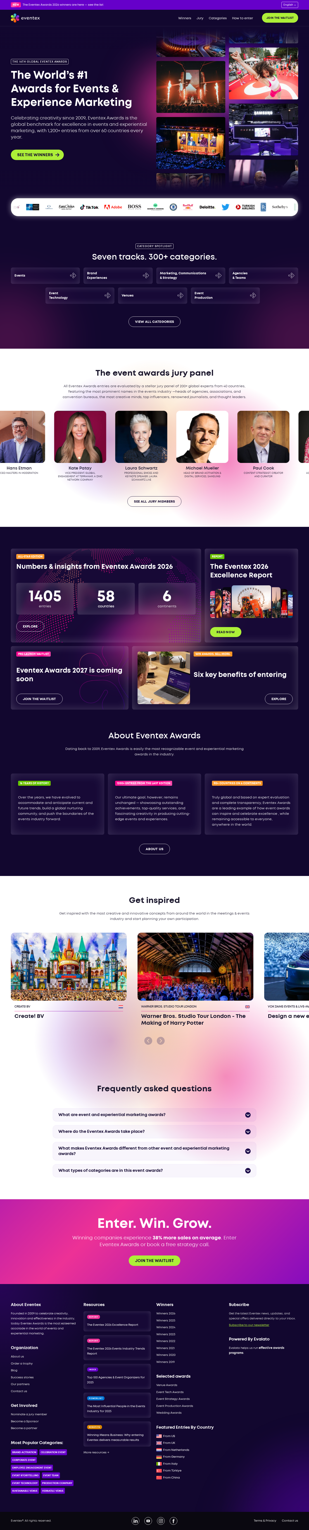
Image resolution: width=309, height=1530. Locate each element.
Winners (184, 18)
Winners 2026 (165, 1313)
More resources (96, 1452)
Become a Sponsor (25, 1421)
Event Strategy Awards (173, 1399)
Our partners (20, 1384)
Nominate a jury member (29, 1414)
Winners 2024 (165, 1327)
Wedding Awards (169, 1413)
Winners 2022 (165, 1341)
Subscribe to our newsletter (249, 1325)
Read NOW (225, 632)
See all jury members (154, 501)
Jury (200, 18)
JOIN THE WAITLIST (39, 699)
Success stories (22, 1377)
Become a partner (24, 1428)
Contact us (19, 1391)
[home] (25, 18)
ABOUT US (154, 849)
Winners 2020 (166, 1355)
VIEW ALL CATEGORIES (154, 322)
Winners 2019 (165, 1362)
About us (17, 1356)
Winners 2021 (165, 1348)
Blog (14, 1370)
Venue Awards (166, 1385)
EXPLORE (278, 699)
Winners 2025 (165, 1320)
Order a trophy (22, 1363)
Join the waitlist (280, 18)
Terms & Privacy (265, 1521)
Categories (218, 18)
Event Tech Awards (170, 1392)
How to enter (242, 18)
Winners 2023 (165, 1334)
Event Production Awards (174, 1406)
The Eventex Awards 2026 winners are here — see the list (63, 5)
